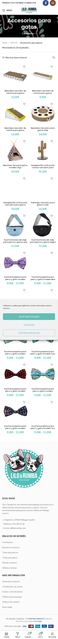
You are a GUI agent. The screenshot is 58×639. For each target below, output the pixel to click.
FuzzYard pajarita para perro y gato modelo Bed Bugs (43, 279)
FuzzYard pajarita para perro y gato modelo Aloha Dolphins (15, 279)
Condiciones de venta (12, 586)
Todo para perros (10, 552)
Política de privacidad (12, 597)
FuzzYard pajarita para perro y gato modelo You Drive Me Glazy (43, 428)
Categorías (28, 33)
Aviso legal (7, 607)
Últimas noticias (9, 568)
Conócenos (7, 542)
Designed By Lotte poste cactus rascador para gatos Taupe (43, 167)
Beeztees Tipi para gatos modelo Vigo (15, 166)
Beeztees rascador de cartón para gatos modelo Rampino (15, 130)
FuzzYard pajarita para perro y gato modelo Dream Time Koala (15, 353)
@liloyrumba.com (18, 528)
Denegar (29, 324)
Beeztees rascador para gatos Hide (43, 129)
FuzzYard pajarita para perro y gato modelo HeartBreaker (15, 391)
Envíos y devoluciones (12, 591)
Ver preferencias (29, 333)
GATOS (14, 42)
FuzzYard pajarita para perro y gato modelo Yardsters (15, 428)
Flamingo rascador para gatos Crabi (43, 203)
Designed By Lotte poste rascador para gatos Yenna (15, 204)
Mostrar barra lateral (16, 57)
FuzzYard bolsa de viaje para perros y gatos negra (43, 241)
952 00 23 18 (18, 524)
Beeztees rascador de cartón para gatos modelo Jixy (15, 92)
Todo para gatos (9, 557)
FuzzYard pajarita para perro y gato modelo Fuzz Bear (42, 353)
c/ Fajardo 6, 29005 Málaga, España (19, 519)
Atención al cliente (11, 581)
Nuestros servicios (11, 547)
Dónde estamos (9, 562)
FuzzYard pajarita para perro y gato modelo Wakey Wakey (43, 391)
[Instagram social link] (53, 3)
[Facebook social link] (46, 3)
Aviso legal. (37, 621)
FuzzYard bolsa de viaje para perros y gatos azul (15, 241)
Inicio (5, 42)
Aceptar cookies (29, 316)
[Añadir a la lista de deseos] (24, 66)
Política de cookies (10, 602)
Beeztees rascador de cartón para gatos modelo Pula (43, 92)
